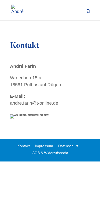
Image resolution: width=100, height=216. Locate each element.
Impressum (44, 146)
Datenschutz (68, 146)
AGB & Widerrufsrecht (50, 153)
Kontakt (23, 146)
